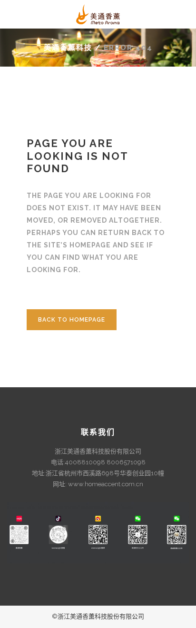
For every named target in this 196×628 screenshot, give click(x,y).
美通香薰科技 (68, 47)
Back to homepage (71, 319)
